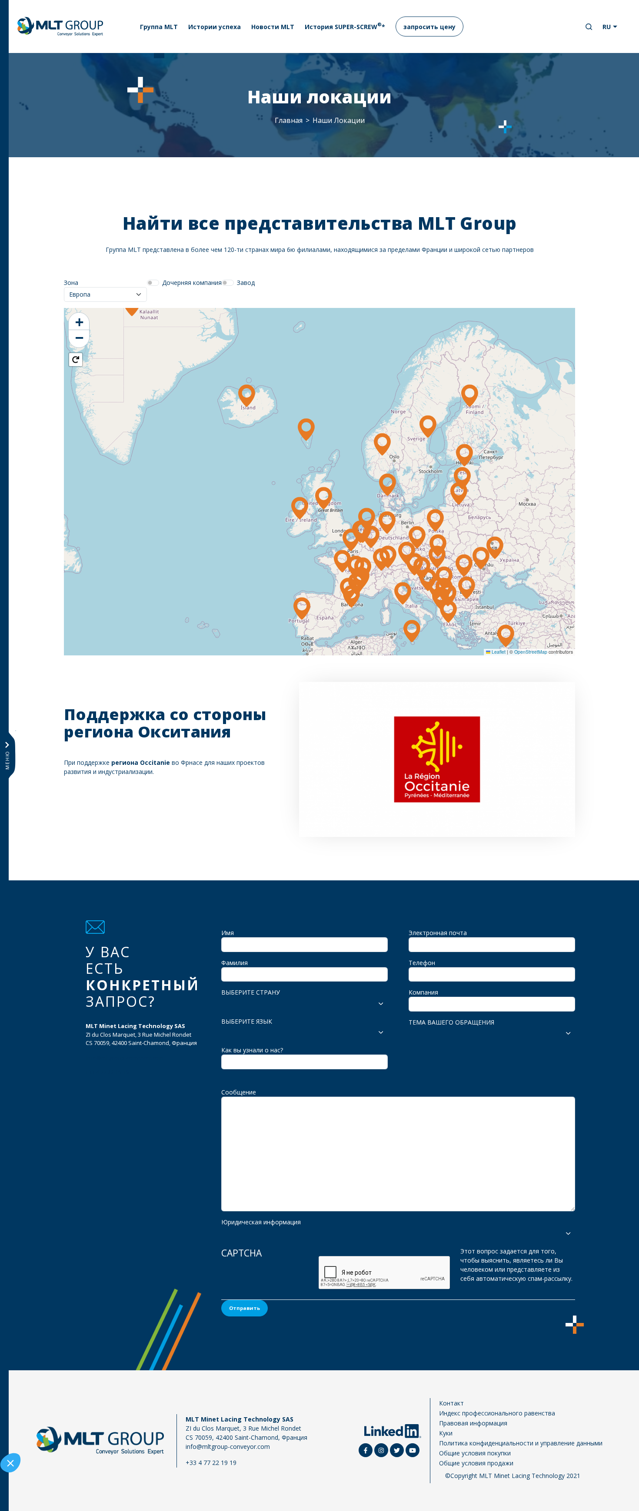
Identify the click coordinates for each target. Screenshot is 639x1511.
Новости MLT (272, 27)
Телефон (422, 963)
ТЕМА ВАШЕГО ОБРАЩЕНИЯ (451, 1022)
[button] (388, 522)
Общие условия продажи (476, 1463)
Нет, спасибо (39, 1463)
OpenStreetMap (530, 651)
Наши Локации (339, 120)
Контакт (451, 1403)
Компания (423, 992)
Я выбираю (100, 1463)
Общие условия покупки (475, 1453)
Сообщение (238, 1092)
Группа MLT (159, 27)
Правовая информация (473, 1423)
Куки (446, 1433)
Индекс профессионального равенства (497, 1413)
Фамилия (234, 963)
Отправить (244, 1308)
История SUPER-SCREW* (345, 26)
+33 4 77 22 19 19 (107, 1072)
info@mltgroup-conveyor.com (124, 1057)
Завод (246, 282)
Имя (227, 933)
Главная (289, 120)
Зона (71, 282)
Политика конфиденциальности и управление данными (520, 1443)
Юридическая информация (261, 1222)
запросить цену (429, 27)
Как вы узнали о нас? (252, 1050)
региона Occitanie (140, 762)
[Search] (589, 27)
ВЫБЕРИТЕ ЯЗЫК (246, 1021)
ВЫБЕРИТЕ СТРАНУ (250, 992)
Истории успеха (214, 27)
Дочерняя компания (192, 282)
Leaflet (498, 651)
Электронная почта (438, 933)
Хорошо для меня (161, 1463)
